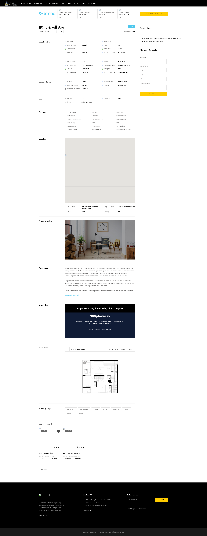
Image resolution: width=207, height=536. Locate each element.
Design (96, 409)
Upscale (80, 414)
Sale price (143, 57)
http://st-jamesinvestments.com (152, 41)
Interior (105, 409)
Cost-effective (84, 409)
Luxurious (116, 409)
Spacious (69, 414)
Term (141, 75)
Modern (127, 409)
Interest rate (144, 66)
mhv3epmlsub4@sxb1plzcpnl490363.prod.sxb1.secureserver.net (161, 38)
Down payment (145, 83)
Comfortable (70, 409)
